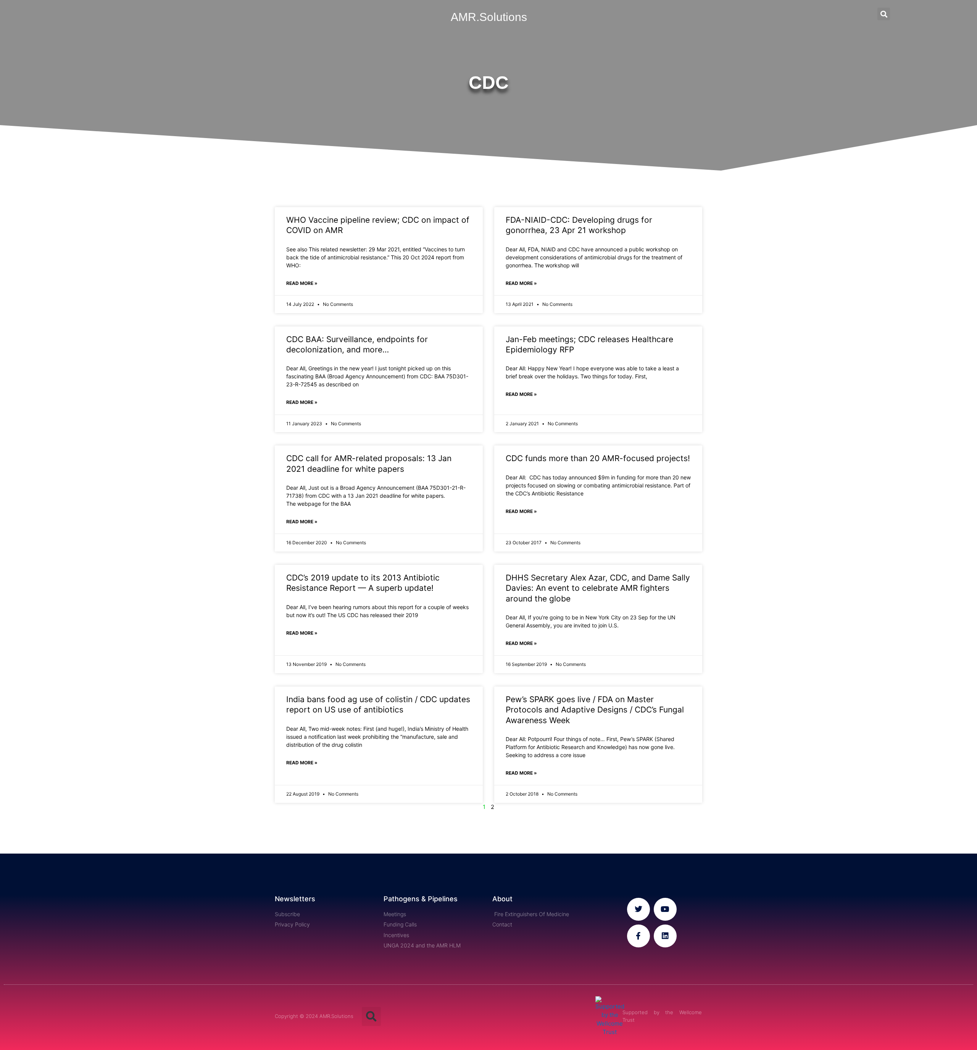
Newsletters (295, 899)
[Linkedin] (665, 936)
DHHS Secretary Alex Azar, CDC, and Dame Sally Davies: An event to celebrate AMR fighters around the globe (598, 588)
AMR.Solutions (489, 17)
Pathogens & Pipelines (421, 899)
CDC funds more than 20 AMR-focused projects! (598, 458)
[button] (883, 14)
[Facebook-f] (638, 936)
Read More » (302, 283)
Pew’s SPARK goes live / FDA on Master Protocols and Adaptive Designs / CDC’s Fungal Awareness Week (595, 710)
